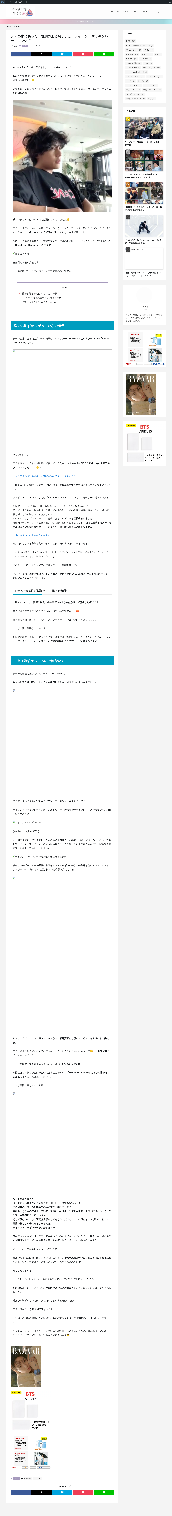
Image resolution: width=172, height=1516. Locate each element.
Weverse (27, 1479)
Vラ (158, 54)
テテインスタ (133, 85)
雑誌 (151, 99)
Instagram (132, 54)
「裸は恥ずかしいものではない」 (39, 302)
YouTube (146, 59)
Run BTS (147, 54)
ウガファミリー (151, 68)
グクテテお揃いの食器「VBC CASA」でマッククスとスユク (46, 476)
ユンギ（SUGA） (135, 94)
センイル (143, 81)
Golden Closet (133, 50)
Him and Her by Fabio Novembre (32, 535)
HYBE (148, 50)
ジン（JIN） (154, 77)
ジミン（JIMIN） (135, 77)
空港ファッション (135, 99)
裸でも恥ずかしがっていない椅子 (39, 293)
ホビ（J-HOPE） (152, 90)
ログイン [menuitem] (9, 2)
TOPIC (24, 46)
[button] (21, 54)
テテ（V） (37, 1479)
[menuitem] (2, 2)
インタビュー (133, 68)
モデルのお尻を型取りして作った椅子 (43, 297)
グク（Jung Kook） (136, 72)
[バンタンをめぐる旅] (20, 11)
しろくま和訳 (133, 63)
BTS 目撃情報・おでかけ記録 (139, 46)
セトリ (130, 81)
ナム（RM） (133, 90)
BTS (130, 41)
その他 (148, 63)
